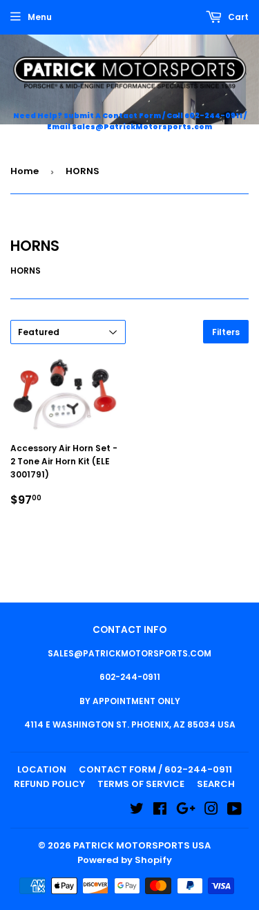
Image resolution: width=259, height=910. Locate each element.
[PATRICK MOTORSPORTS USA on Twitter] (137, 811)
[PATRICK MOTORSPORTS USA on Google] (185, 811)
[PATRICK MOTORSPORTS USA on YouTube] (234, 811)
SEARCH (216, 783)
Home (24, 171)
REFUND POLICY (49, 783)
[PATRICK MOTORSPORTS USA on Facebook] (160, 811)
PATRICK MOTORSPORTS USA (142, 845)
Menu (40, 17)
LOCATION (41, 769)
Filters (226, 332)
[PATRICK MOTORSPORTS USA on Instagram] (211, 811)
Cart (237, 17)
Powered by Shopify (124, 859)
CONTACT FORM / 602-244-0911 (155, 769)
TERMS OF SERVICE (140, 783)
